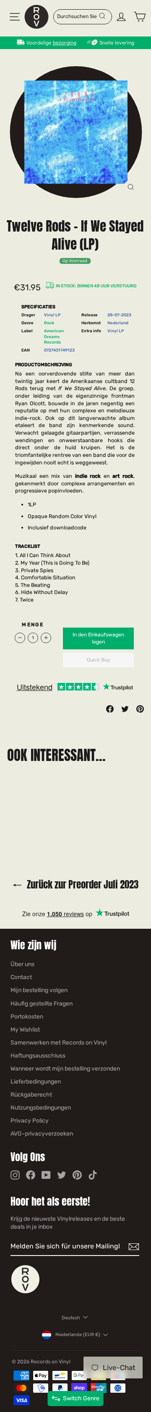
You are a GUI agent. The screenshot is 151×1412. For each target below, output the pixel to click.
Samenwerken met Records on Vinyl (58, 1042)
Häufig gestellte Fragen (41, 1003)
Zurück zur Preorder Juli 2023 (81, 884)
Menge (33, 625)
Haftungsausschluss (37, 1055)
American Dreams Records (54, 336)
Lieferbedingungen (35, 1081)
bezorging (64, 43)
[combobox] (77, 16)
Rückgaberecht (31, 1094)
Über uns (22, 964)
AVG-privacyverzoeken (41, 1133)
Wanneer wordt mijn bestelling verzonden (65, 1068)
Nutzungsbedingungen (40, 1107)
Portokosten (26, 1016)
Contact (21, 977)
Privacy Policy (29, 1120)
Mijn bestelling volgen (39, 990)
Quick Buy (98, 660)
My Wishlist (25, 1029)
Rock (49, 322)
